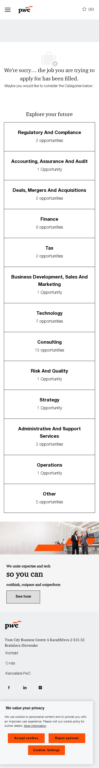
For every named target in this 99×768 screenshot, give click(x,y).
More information (35, 726)
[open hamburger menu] (8, 9)
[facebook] (9, 688)
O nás (10, 664)
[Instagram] (40, 688)
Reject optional (67, 738)
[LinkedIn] (25, 688)
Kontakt (12, 653)
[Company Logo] (28, 10)
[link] (23, 597)
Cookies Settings (46, 750)
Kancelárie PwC (18, 674)
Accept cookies (26, 738)
